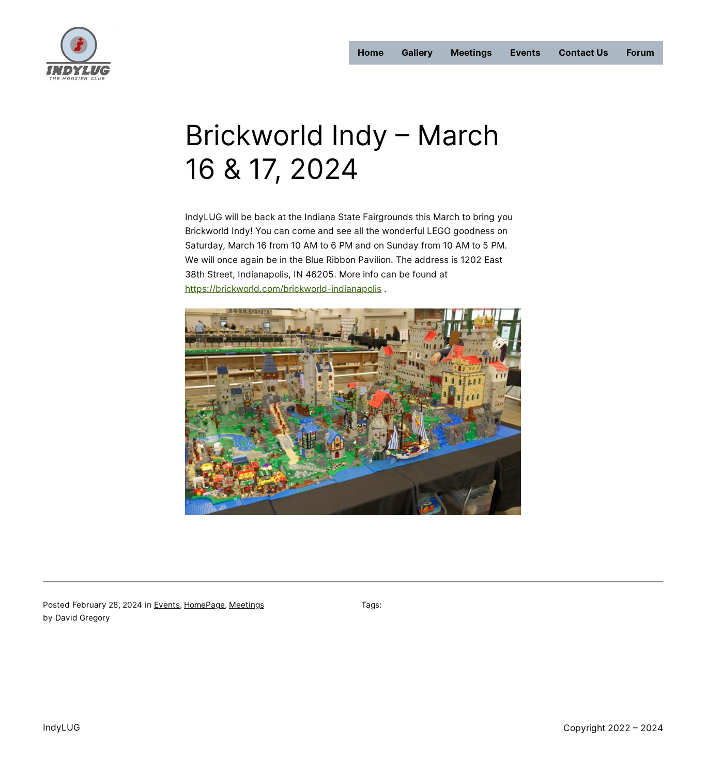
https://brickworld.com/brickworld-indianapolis (283, 288)
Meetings (246, 605)
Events (167, 605)
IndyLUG (61, 727)
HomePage (204, 605)
